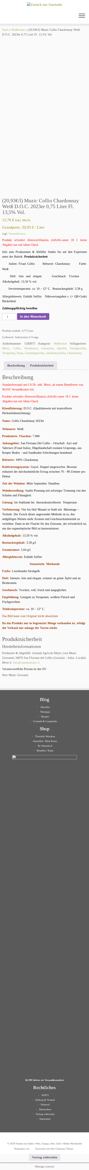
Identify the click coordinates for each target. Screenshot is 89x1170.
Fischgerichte (78, 348)
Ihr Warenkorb (45, 745)
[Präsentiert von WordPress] (31, 1148)
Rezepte (45, 716)
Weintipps (45, 711)
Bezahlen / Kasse (45, 750)
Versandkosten (16, 233)
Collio (17, 348)
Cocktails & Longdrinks (45, 721)
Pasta (20, 353)
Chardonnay (74, 353)
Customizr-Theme (64, 1148)
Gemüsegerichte (34, 353)
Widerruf (45, 1104)
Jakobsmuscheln (55, 353)
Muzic (6, 348)
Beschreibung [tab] (16, 365)
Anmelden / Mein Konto (45, 741)
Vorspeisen (8, 353)
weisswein (47, 348)
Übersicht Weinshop (45, 736)
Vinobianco (31, 348)
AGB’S (45, 1095)
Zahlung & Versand (45, 1100)
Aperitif (61, 348)
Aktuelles (45, 707)
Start (5, 29)
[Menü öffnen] (82, 16)
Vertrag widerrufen (45, 1114)
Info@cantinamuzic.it (26, 662)
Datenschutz (45, 1109)
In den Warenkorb (33, 316)
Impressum (45, 1118)
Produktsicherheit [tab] (42, 365)
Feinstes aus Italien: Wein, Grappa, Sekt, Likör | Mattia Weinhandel (49, 1143)
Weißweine (18, 29)
